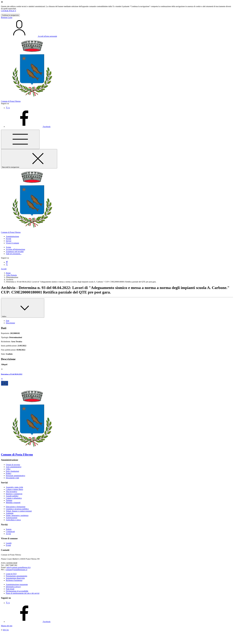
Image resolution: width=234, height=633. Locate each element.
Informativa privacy (13, 587)
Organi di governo (13, 465)
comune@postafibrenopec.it (16, 570)
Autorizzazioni (11, 518)
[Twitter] (7, 265)
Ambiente (9, 513)
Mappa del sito (6, 626)
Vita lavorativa (11, 492)
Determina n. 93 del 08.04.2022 (11, 374)
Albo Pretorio (11, 275)
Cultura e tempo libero (14, 489)
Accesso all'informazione (15, 249)
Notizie (8, 529)
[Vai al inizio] (2, 379)
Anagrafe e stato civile (14, 487)
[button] (12, 236)
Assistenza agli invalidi (15, 251)
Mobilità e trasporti (13, 502)
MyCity (6, 630)
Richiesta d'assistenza (14, 580)
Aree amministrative (13, 467)
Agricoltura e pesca (13, 520)
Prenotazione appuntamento (16, 576)
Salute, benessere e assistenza (17, 515)
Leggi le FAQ (11, 574)
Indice (4, 316)
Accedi (3, 269)
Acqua (8, 247)
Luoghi (8, 543)
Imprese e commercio (14, 494)
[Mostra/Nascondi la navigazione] (20, 139)
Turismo (9, 500)
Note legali (10, 589)
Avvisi (8, 534)
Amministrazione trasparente (17, 584)
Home (8, 273)
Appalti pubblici (12, 496)
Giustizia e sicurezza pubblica (17, 509)
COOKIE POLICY (8, 11)
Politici (8, 473)
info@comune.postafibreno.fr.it (18, 567)
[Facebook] (7, 262)
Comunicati (10, 531)
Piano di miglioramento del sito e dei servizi (22, 593)
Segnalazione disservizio (15, 578)
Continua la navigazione (10, 15)
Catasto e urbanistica (14, 498)
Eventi (8, 545)
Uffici (8, 469)
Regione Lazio (6, 17)
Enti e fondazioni (12, 471)
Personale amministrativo (15, 476)
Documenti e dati (12, 478)
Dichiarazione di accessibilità (17, 591)
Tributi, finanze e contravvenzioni (19, 511)
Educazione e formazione (15, 507)
